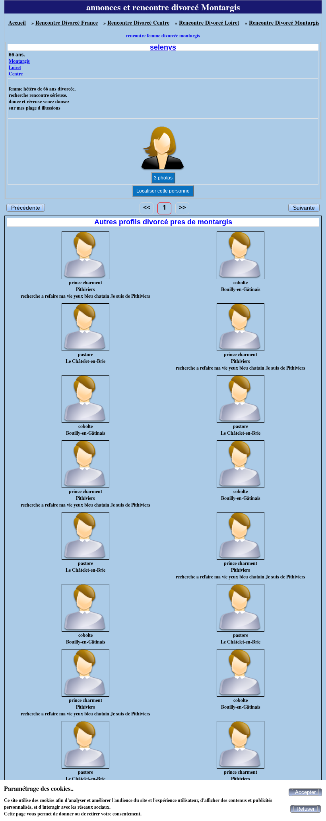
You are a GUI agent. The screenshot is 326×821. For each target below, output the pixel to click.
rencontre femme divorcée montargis (163, 35)
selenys (163, 47)
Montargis (19, 61)
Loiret (15, 67)
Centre (16, 73)
